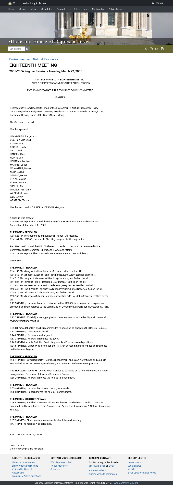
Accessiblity (18, 472)
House (11, 9)
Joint (34, 9)
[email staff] (156, 48)
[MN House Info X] (146, 48)
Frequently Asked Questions (26, 476)
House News (134, 462)
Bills (76, 9)
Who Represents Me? (61, 462)
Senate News (134, 465)
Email (111, 465)
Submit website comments (103, 474)
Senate (23, 9)
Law (85, 9)
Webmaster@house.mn (126, 483)
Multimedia (98, 9)
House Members (59, 465)
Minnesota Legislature (30, 3)
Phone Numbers (97, 470)
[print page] (162, 48)
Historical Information (23, 462)
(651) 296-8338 (97, 465)
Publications (114, 9)
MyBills (131, 469)
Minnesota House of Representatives (49, 41)
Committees (63, 9)
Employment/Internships (25, 465)
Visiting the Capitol (22, 469)
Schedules (46, 9)
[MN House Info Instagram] (151, 48)
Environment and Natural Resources (33, 59)
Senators (55, 469)
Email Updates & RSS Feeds (142, 472)
